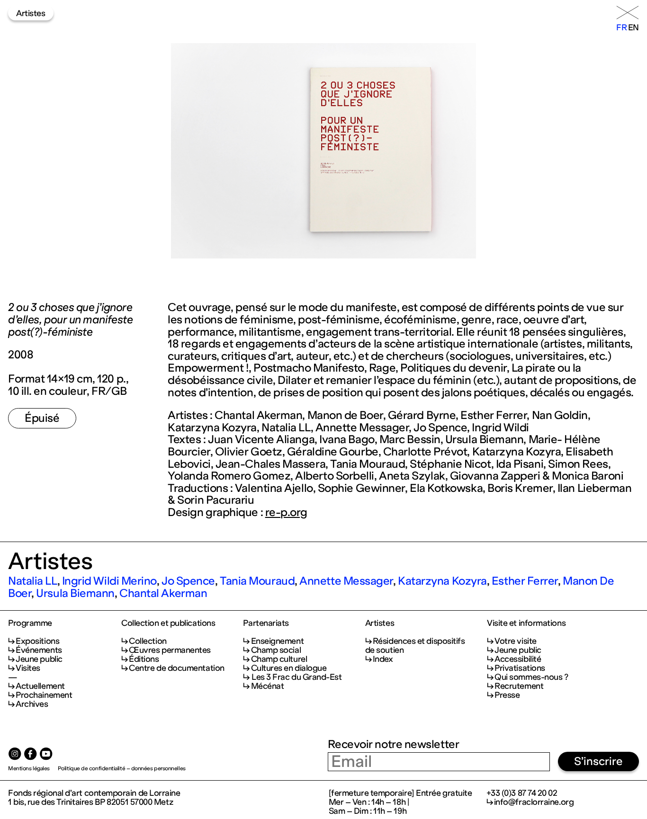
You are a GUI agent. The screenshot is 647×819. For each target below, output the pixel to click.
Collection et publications (168, 623)
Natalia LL (32, 581)
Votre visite (515, 641)
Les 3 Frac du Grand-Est (296, 677)
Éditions (144, 659)
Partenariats (266, 623)
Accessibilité (517, 659)
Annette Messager (346, 581)
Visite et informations (526, 623)
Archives (32, 704)
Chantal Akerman (163, 593)
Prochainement (44, 695)
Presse (507, 695)
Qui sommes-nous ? (531, 677)
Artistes (30, 13)
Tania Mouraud (257, 581)
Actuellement (40, 686)
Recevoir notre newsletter (393, 744)
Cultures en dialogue (288, 668)
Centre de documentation (177, 668)
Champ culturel (279, 659)
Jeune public (39, 659)
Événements (39, 650)
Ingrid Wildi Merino (109, 581)
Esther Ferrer (525, 581)
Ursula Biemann (75, 593)
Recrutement (518, 686)
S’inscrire (598, 761)
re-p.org (286, 512)
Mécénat (267, 686)
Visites (28, 668)
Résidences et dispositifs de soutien (415, 645)
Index (383, 659)
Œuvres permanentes (170, 650)
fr (621, 27)
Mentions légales (29, 768)
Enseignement (277, 641)
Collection (147, 641)
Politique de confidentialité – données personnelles (122, 768)
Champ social (276, 650)
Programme (30, 623)
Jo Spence (188, 581)
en (633, 27)
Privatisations (519, 668)
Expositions (37, 641)
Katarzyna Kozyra (442, 581)
